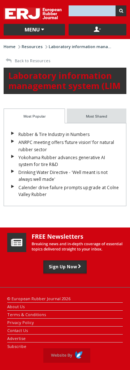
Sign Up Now (63, 267)
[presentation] (34, 116)
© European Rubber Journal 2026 (38, 298)
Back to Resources (32, 60)
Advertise (16, 338)
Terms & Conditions (26, 314)
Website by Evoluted (66, 355)
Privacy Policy (20, 322)
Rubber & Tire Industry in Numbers (54, 134)
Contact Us (17, 330)
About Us (16, 306)
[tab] (34, 116)
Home (10, 46)
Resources (32, 46)
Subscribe (16, 346)
